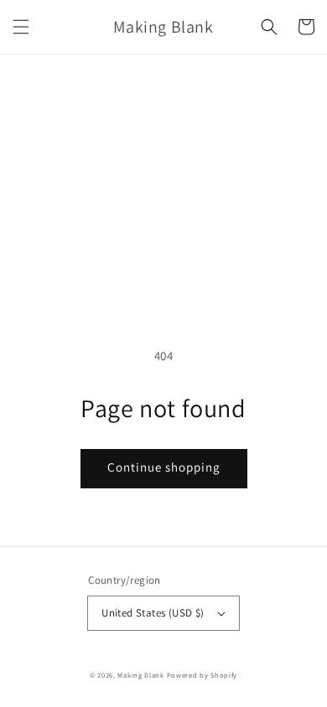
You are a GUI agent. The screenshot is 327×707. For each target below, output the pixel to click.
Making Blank (140, 674)
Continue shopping (164, 467)
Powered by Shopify (202, 674)
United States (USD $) (152, 613)
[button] (21, 26)
